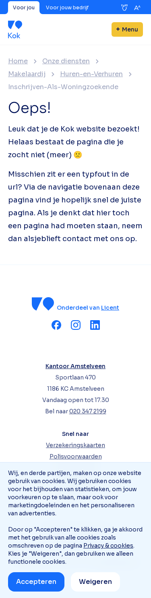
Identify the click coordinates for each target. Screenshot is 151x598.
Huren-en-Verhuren (91, 74)
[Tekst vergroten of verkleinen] (137, 7)
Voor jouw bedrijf (67, 7)
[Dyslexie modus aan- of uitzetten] (124, 7)
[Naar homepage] (15, 29)
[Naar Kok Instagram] (76, 325)
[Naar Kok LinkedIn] (95, 325)
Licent (110, 307)
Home (18, 61)
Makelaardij (27, 74)
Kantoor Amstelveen (75, 366)
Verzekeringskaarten (75, 445)
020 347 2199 (87, 411)
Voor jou (24, 7)
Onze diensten (66, 61)
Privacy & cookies (108, 545)
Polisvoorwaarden (76, 456)
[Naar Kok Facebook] (56, 325)
